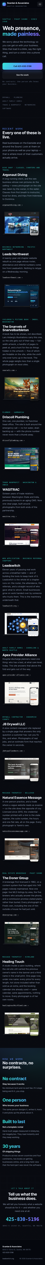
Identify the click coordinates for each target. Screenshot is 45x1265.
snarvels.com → (9, 370)
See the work (22, 75)
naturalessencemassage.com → (16, 831)
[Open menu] (39, 4)
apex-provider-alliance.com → (16, 675)
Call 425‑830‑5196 (23, 66)
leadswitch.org (8, 1259)
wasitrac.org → (9, 516)
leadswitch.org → (10, 606)
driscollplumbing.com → (13, 440)
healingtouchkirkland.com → (15, 1005)
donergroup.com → (10, 915)
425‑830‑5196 (22, 1219)
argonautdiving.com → (12, 205)
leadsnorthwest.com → (12, 277)
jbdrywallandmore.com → (13, 751)
